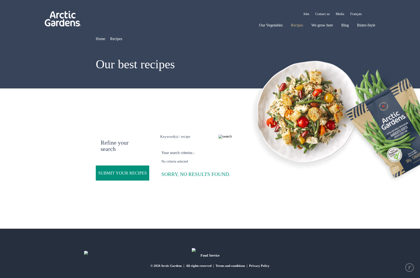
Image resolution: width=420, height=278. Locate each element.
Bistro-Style (366, 25)
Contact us (322, 14)
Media (340, 14)
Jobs (306, 14)
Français (356, 14)
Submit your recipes (122, 173)
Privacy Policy (259, 266)
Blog (345, 25)
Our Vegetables (271, 25)
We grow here (322, 25)
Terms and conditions (230, 266)
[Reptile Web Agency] (409, 267)
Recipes (297, 25)
